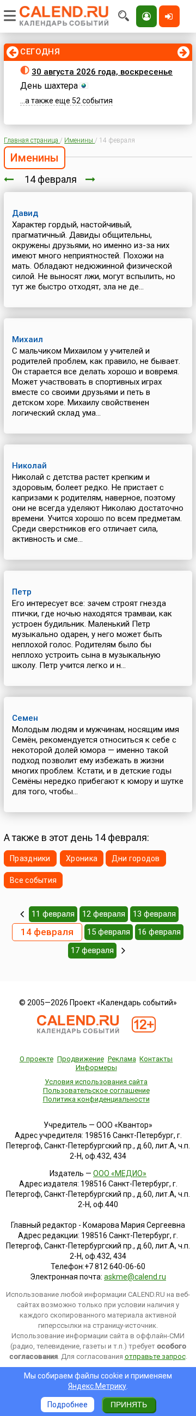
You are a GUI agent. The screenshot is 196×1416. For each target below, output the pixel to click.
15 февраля (108, 932)
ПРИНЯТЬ (129, 1404)
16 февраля (159, 932)
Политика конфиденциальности (96, 1099)
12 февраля (103, 914)
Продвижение (80, 1059)
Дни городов (136, 858)
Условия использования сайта (96, 1082)
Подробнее (67, 1404)
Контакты (156, 1059)
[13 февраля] (9, 179)
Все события (33, 880)
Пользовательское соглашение (96, 1090)
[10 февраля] (22, 914)
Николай (29, 466)
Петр (22, 592)
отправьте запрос (155, 1356)
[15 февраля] (90, 179)
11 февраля (53, 914)
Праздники (30, 858)
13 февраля (154, 914)
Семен (25, 718)
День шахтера (49, 86)
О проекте (36, 1059)
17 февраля (92, 950)
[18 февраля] (123, 950)
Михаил (27, 339)
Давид (25, 213)
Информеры (96, 1067)
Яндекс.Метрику (97, 1386)
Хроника (81, 858)
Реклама (122, 1059)
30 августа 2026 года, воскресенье (102, 72)
